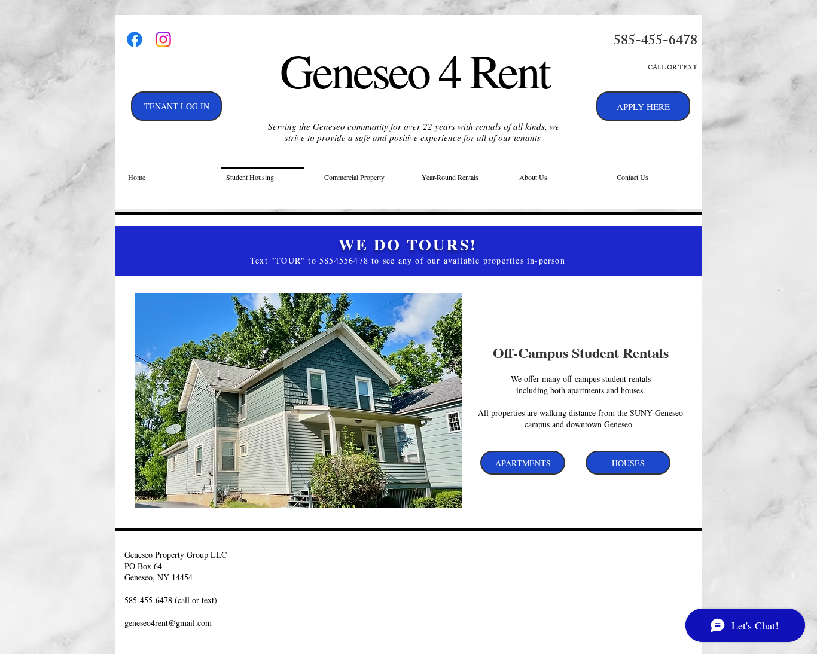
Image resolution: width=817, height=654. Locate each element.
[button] (298, 400)
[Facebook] (134, 39)
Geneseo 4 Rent (414, 70)
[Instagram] (163, 39)
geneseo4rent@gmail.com (168, 622)
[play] (437, 497)
